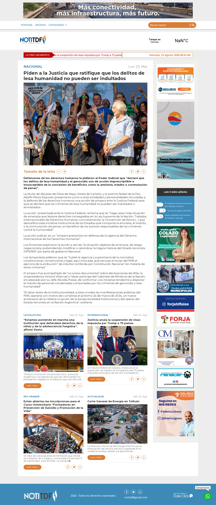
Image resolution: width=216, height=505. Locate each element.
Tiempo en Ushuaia (168, 41)
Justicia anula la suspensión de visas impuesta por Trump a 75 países (56, 55)
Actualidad (95, 396)
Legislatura (32, 314)
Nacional (33, 66)
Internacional (97, 314)
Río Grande (32, 396)
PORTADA (27, 24)
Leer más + (32, 385)
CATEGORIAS (56, 24)
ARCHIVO (40, 24)
